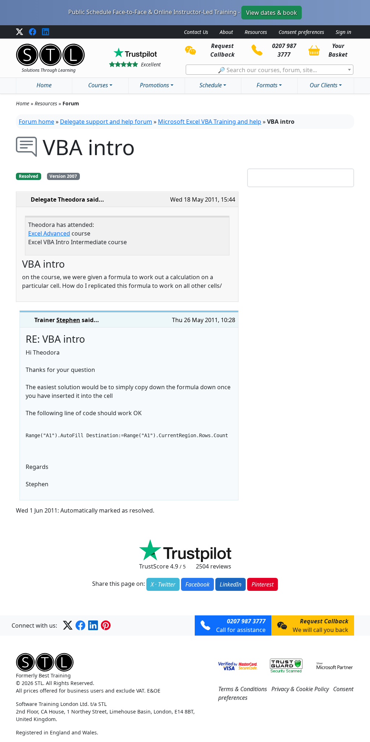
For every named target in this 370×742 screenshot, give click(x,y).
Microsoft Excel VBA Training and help (209, 122)
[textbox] (269, 70)
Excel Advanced (49, 233)
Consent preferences (301, 31)
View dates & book (271, 13)
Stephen (68, 320)
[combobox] (269, 70)
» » (47, 103)
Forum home (36, 122)
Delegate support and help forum (106, 122)
